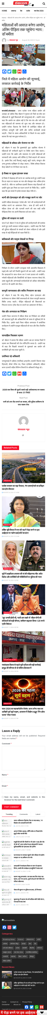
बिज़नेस (32, 948)
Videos (20, 939)
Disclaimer (6, 1004)
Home (4, 11)
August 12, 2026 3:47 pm (10, 718)
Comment (7, 743)
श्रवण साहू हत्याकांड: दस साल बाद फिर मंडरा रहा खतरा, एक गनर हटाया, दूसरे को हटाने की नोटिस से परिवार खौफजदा (29, 879)
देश (21, 11)
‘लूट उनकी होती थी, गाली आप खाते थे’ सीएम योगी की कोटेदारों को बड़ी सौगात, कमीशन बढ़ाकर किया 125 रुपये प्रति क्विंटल (23, 620)
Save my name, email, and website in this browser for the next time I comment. (24, 798)
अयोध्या (5, 943)
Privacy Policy (27, 1002)
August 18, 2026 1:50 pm (10, 580)
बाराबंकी (25, 948)
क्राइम (24, 943)
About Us (17, 1004)
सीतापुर (32, 956)
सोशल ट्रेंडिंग (7, 961)
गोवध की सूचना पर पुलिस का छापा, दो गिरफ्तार (27, 890)
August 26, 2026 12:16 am (11, 492)
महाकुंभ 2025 (7, 952)
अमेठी (38, 939)
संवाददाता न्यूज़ (13, 40)
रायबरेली (5, 956)
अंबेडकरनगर (7, 481)
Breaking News (10, 660)
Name (5, 775)
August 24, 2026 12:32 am (11, 536)
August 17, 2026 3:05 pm (10, 627)
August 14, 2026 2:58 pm (10, 671)
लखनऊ (13, 11)
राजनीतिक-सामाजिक (31, 952)
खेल (30, 943)
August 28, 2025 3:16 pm (31, 40)
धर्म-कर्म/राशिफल (8, 948)
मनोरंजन (39, 948)
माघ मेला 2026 (38, 11)
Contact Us (14, 1002)
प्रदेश (28, 11)
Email (5, 786)
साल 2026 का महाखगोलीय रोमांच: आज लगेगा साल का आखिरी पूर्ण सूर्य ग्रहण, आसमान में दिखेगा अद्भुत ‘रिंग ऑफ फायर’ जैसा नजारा (23, 711)
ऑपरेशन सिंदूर (14, 943)
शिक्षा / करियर (23, 956)
